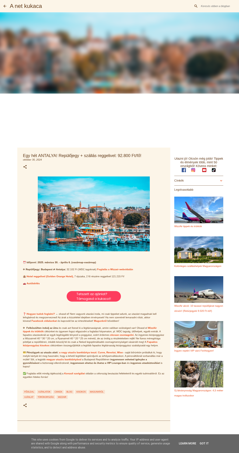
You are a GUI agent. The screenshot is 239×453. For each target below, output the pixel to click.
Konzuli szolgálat (74, 373)
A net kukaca (26, 6)
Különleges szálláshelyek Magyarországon (197, 266)
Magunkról (100, 320)
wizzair (62, 397)
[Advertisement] (119, 119)
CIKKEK (58, 392)
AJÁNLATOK (44, 392)
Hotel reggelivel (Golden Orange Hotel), (50, 276)
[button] (25, 167)
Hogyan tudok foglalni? (41, 313)
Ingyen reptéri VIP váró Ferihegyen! (194, 350)
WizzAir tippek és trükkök (188, 226)
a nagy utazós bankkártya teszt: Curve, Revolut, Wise (91, 352)
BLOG (69, 392)
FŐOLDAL (29, 392)
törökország (46, 397)
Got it (204, 443)
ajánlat (28, 397)
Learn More (187, 443)
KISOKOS (81, 392)
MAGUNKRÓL (97, 392)
